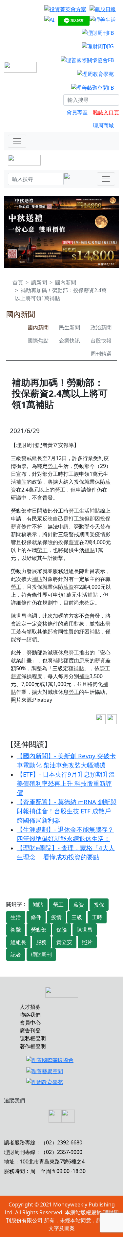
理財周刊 (41, 954)
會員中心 (30, 1022)
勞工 (53, 466)
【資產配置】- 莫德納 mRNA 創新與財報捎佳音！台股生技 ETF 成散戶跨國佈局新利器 (66, 811)
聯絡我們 (30, 1014)
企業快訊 (69, 340)
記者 (15, 954)
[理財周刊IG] (98, 46)
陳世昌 (84, 929)
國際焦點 (38, 340)
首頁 (17, 282)
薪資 (16, 526)
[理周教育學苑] (95, 73)
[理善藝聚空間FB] (92, 87)
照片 (87, 942)
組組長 (18, 942)
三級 (77, 917)
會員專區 (77, 112)
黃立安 (64, 942)
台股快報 (101, 340)
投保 (99, 904)
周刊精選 (101, 353)
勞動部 (39, 929)
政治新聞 (101, 327)
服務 (41, 942)
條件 (36, 917)
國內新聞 (65, 282)
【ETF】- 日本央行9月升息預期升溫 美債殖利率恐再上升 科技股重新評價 (66, 783)
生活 (15, 917)
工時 (97, 917)
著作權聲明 (33, 1046)
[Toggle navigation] (17, 141)
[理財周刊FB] (97, 32)
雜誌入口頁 (106, 112)
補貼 (21, 481)
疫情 (56, 917)
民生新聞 (69, 327)
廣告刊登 (30, 1030)
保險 (61, 929)
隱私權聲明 (33, 1038)
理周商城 (103, 125)
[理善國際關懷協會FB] (87, 60)
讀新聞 (39, 282)
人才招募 (30, 1006)
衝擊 (15, 929)
